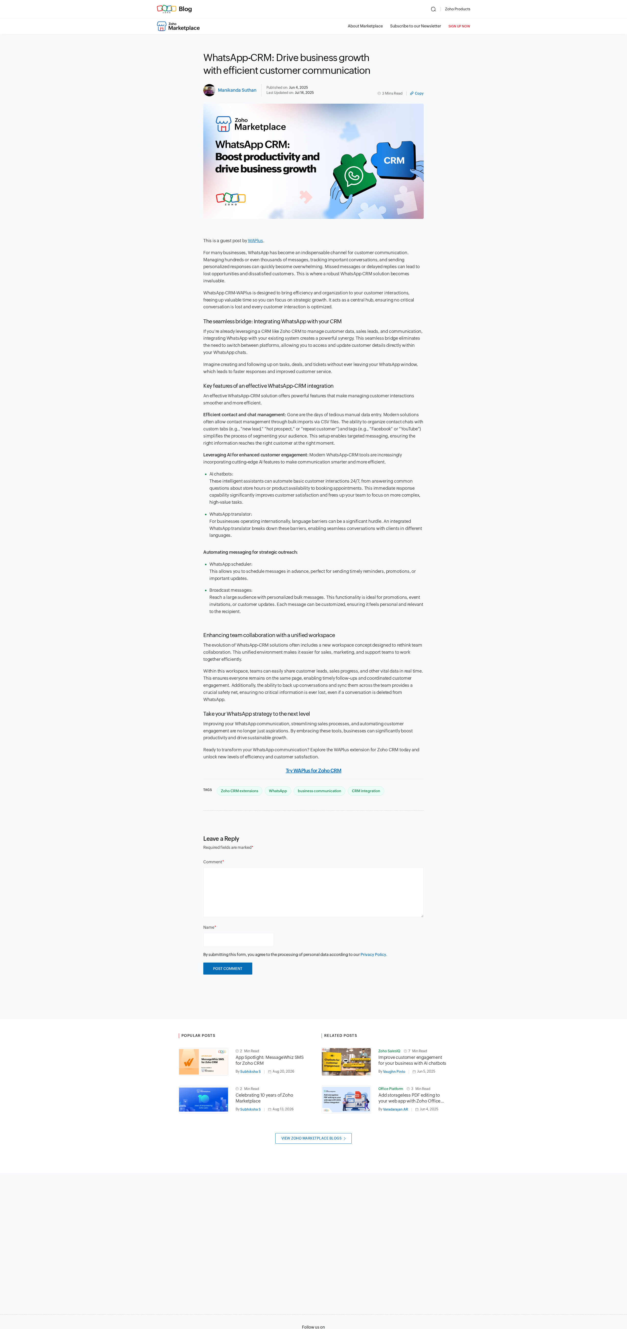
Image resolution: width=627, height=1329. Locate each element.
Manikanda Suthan (237, 90)
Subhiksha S (250, 1072)
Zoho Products (457, 9)
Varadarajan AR (395, 1109)
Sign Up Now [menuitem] (459, 26)
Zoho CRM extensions (239, 791)
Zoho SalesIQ (389, 1051)
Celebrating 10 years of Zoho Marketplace (264, 1097)
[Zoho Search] (433, 9)
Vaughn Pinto (394, 1072)
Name (208, 927)
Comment (212, 862)
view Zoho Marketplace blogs (311, 1138)
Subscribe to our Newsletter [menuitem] (415, 26)
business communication (319, 791)
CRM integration (366, 791)
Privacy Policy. (374, 954)
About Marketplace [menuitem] (365, 26)
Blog (185, 8)
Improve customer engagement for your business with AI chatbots (412, 1060)
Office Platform (390, 1089)
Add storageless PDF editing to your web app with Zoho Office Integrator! (409, 1098)
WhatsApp (278, 791)
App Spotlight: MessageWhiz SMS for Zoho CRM (270, 1060)
